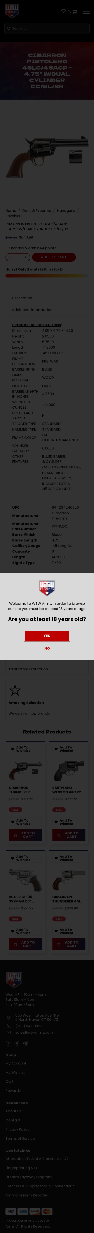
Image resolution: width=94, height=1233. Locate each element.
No (47, 648)
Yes (47, 635)
